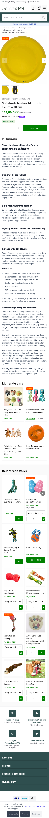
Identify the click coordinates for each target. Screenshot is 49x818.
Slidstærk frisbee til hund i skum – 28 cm (16, 32)
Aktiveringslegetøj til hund (11, 30)
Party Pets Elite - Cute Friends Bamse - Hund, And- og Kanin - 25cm (13, 450)
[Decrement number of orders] (6, 128)
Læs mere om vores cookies (35, 806)
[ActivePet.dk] (13, 8)
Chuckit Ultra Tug (33, 547)
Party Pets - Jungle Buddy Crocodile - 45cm (11, 550)
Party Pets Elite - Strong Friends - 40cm (35, 591)
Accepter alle (13, 814)
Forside (4, 28)
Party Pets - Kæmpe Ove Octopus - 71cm (12, 500)
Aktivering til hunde (24, 28)
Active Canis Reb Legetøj (11, 637)
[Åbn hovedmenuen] (44, 8)
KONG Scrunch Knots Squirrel (12, 682)
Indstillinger (36, 814)
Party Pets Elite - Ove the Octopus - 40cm (35, 410)
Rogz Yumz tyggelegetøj (9, 591)
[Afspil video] (21, 404)
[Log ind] (33, 8)
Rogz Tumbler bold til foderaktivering (35, 447)
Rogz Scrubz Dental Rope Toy (34, 682)
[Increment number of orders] (18, 128)
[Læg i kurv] (19, 518)
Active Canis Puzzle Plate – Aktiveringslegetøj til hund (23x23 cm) (35, 640)
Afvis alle (25, 814)
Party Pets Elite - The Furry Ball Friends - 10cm (12, 412)
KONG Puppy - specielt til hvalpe (33, 500)
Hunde (12, 28)
